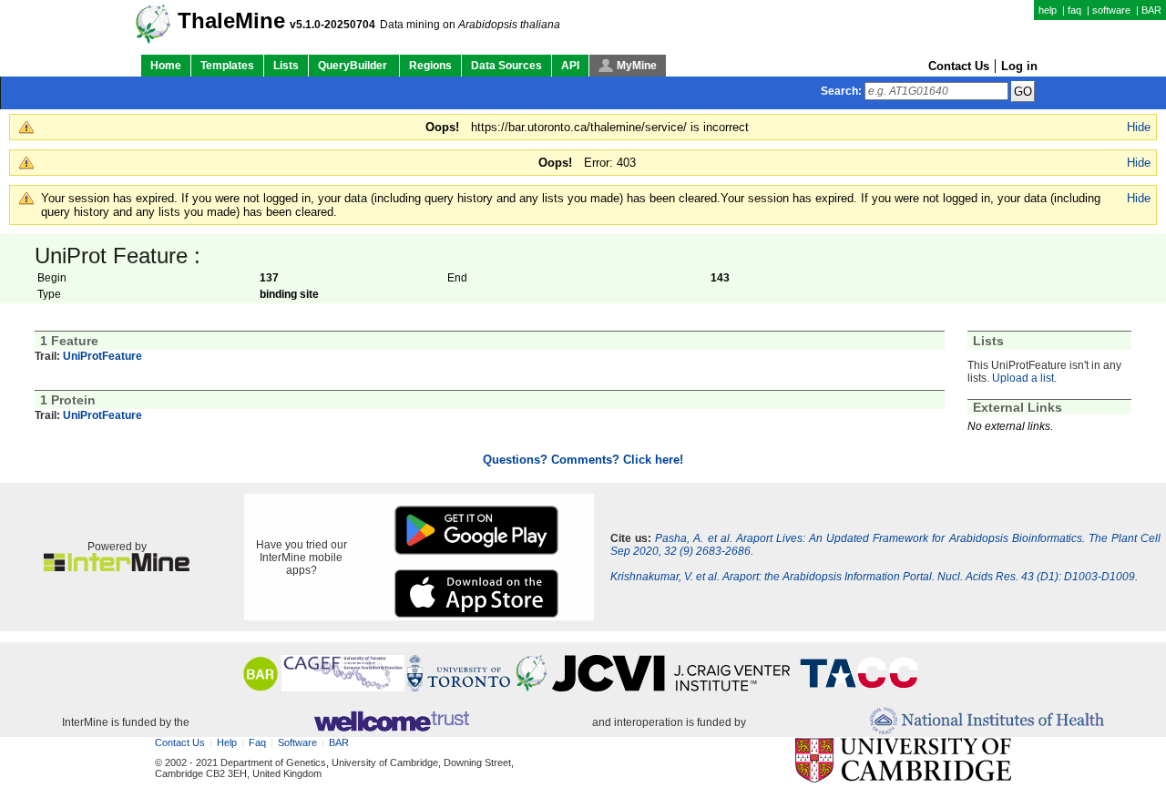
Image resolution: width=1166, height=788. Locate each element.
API (570, 65)
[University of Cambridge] (903, 761)
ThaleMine (231, 21)
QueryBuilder (354, 65)
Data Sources (506, 65)
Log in (1019, 66)
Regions (430, 65)
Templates (227, 65)
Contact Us (958, 66)
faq (1074, 10)
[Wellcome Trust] (391, 722)
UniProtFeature (102, 356)
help (1047, 10)
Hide (1139, 127)
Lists (286, 65)
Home (165, 65)
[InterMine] (116, 567)
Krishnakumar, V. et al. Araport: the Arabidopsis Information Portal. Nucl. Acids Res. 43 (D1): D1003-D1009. (874, 576)
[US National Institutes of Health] (987, 722)
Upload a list (1023, 378)
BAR (1151, 10)
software (1111, 10)
